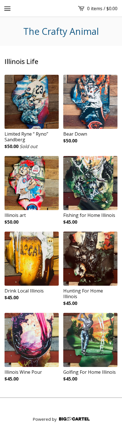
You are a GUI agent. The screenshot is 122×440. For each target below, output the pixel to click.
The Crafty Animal (61, 31)
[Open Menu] (7, 8)
